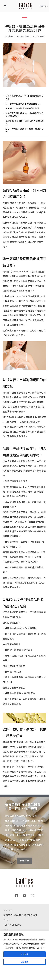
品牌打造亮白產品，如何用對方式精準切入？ (24, 97)
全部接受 (24, 954)
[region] (24, 949)
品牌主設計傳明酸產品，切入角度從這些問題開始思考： (24, 114)
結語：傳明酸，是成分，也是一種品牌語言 (24, 130)
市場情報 (9, 36)
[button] (5, 6)
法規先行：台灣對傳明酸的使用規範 (22, 108)
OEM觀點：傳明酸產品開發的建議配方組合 (24, 122)
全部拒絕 (24, 961)
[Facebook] (16, 895)
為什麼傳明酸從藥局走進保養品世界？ (23, 103)
